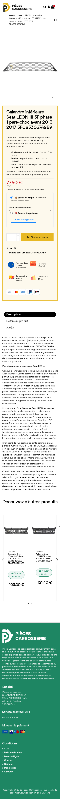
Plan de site (10, 768)
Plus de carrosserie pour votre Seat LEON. (23, 366)
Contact (8, 764)
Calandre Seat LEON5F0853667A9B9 (26, 253)
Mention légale (11, 756)
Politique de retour (13, 752)
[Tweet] (11, 249)
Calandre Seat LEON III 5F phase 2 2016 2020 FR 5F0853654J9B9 (44, 557)
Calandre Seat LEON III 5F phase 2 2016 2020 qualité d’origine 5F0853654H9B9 (16, 558)
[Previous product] (55, 20)
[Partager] (7, 249)
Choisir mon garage (24, 220)
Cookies (8, 760)
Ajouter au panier (39, 237)
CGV (6, 749)
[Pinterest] (15, 249)
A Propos (8, 772)
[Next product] (56, 20)
